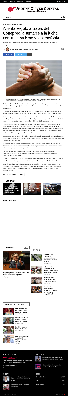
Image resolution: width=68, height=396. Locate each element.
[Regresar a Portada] (63, 391)
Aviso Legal (20, 1)
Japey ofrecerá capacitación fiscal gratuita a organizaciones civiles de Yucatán (20, 378)
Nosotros (12, 1)
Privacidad (28, 1)
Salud (37, 381)
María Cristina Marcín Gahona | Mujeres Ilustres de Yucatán (21, 319)
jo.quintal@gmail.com (11, 365)
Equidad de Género (41, 377)
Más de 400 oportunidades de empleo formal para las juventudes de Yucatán (51, 269)
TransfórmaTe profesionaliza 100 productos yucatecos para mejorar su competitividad (50, 290)
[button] (8, 17)
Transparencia (40, 384)
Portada (5, 1)
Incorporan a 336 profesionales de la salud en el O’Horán (50, 279)
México (20, 24)
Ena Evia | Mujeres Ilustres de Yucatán (21, 328)
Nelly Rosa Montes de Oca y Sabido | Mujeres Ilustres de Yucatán (22, 338)
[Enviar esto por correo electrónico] (29, 54)
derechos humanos (11, 24)
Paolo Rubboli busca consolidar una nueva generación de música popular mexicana (52, 359)
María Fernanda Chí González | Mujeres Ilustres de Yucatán (21, 310)
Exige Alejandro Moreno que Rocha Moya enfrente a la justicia (16, 273)
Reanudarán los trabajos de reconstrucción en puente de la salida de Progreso (50, 258)
